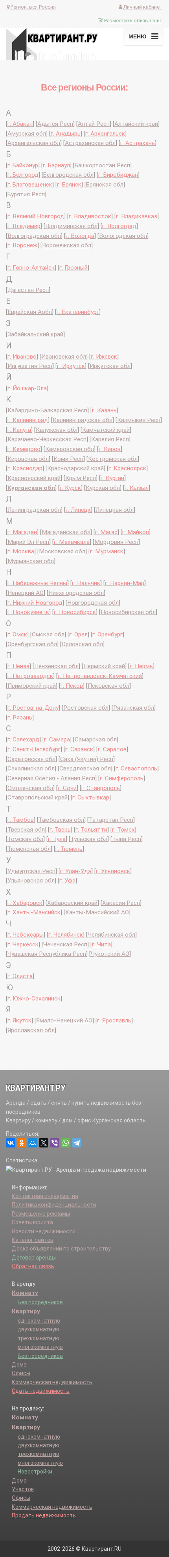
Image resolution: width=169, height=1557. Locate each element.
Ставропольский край (37, 797)
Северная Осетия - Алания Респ (51, 778)
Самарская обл (96, 739)
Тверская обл (26, 829)
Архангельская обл (33, 143)
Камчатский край (106, 429)
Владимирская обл (71, 226)
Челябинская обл (111, 934)
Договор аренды (34, 1257)
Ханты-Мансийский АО (97, 912)
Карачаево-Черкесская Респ (46, 439)
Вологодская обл (123, 235)
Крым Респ (80, 478)
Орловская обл (82, 644)
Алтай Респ (94, 123)
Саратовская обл (31, 759)
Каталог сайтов (32, 1240)
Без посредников (40, 1302)
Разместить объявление (132, 21)
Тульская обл (88, 839)
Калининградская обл (82, 420)
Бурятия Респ (26, 194)
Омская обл (48, 634)
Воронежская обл (66, 245)
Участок (23, 1489)
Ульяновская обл (31, 880)
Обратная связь (33, 1266)
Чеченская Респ (65, 944)
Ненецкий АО (25, 592)
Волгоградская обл (34, 235)
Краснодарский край (75, 468)
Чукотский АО (110, 953)
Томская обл (25, 839)
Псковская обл (108, 685)
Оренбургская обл (32, 644)
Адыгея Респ (55, 123)
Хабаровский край (72, 902)
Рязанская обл (133, 707)
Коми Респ (68, 458)
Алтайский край (136, 123)
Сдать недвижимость (41, 1391)
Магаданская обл (66, 532)
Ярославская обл (31, 1030)
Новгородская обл (93, 602)
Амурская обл (26, 133)
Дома (19, 1364)
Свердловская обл (85, 768)
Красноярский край (34, 478)
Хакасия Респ (121, 902)
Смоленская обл (30, 788)
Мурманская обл (30, 561)
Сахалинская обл (31, 768)
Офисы (21, 1373)
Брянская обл (104, 184)
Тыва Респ (126, 839)
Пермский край (104, 666)
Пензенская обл (56, 666)
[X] (43, 1142)
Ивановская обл (63, 356)
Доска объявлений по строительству (61, 1248)
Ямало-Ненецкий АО (64, 1020)
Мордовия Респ (116, 542)
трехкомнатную (38, 1338)
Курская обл (103, 487)
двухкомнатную (38, 1329)
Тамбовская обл (61, 819)
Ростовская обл (85, 707)
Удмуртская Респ (31, 871)
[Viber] (54, 1142)
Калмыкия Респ (138, 420)
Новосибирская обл (128, 612)
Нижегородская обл (76, 592)
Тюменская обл (29, 848)
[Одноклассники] (21, 1142)
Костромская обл (113, 458)
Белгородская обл (68, 174)
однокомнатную (39, 1321)
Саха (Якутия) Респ (86, 759)
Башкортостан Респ (102, 165)
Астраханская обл (90, 143)
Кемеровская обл (69, 449)
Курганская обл (31, 487)
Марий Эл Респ (28, 542)
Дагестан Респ (28, 290)
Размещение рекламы (41, 1214)
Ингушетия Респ (29, 366)
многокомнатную (40, 1347)
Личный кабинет (142, 7)
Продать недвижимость (44, 1515)
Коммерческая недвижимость (52, 1382)
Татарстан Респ (111, 819)
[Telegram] (76, 1142)
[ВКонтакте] (10, 1142)
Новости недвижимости (43, 1231)
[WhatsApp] (65, 1142)
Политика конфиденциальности (54, 1205)
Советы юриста (32, 1222)
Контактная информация (45, 1196)
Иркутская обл (110, 366)
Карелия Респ (110, 439)
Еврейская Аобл (29, 311)
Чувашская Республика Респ (46, 953)
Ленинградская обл (34, 509)
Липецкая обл (115, 509)
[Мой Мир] (32, 1142)
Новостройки (35, 1471)
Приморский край (31, 685)
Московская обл (62, 551)
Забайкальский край (35, 334)
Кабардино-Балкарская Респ (47, 410)
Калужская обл (56, 429)
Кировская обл (28, 458)
